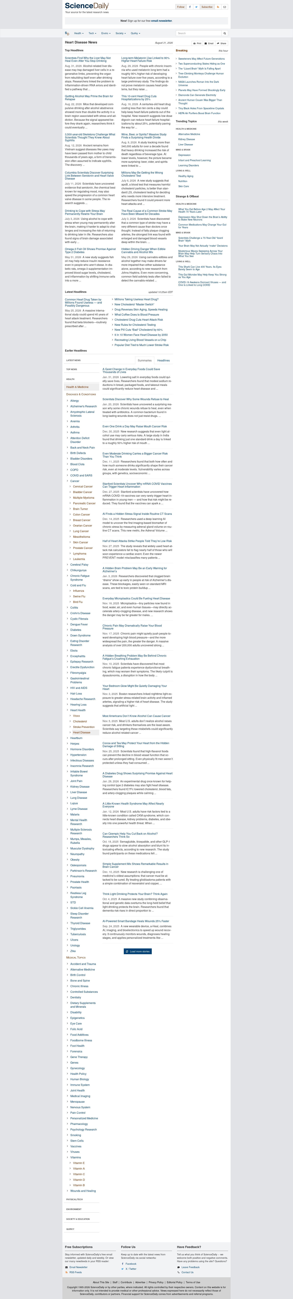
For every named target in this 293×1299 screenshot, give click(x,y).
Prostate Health (79, 882)
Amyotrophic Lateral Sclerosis (82, 414)
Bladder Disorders (81, 458)
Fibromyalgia (78, 673)
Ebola (73, 650)
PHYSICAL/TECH (74, 1199)
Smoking (75, 1135)
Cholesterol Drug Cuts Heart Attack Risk (139, 320)
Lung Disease (78, 798)
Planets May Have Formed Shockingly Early (201, 90)
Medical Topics (76, 957)
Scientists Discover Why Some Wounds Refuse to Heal (136, 399)
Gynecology (77, 1068)
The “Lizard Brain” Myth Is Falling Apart (199, 68)
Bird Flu (78, 602)
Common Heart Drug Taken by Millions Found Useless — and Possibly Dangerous (83, 302)
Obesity (75, 859)
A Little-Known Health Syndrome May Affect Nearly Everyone (133, 805)
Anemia (75, 421)
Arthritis (75, 427)
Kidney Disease (80, 786)
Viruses (75, 1152)
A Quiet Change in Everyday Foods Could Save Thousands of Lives (131, 370)
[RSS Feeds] (218, 6)
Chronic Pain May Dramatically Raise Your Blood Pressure (132, 627)
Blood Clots (77, 464)
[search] (224, 33)
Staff (115, 1282)
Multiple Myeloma (83, 498)
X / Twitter (131, 1268)
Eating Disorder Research (79, 643)
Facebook (131, 1263)
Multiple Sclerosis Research (81, 831)
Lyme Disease (78, 809)
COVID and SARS (81, 475)
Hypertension (78, 755)
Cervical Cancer (83, 486)
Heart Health (78, 710)
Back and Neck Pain (82, 447)
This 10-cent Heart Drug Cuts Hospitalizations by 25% (139, 97)
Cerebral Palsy (79, 564)
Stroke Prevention (84, 727)
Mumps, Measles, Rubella (80, 841)
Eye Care (76, 1023)
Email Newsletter (78, 1267)
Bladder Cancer (82, 492)
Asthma (75, 432)
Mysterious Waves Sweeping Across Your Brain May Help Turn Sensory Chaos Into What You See (200, 253)
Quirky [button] (135, 33)
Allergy (74, 401)
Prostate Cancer (83, 548)
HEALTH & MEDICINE (186, 128)
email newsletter (161, 21)
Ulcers (74, 940)
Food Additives (79, 1035)
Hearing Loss (78, 704)
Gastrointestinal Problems (79, 680)
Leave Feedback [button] (191, 1267)
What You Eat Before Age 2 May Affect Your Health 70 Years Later (201, 210)
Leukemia (79, 559)
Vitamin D (79, 1180)
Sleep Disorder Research (79, 915)
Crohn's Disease (80, 613)
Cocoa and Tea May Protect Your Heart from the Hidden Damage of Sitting (136, 744)
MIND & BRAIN (183, 149)
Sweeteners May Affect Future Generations (201, 58)
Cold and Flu (78, 585)
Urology (75, 945)
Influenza (78, 591)
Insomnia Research (82, 766)
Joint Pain (76, 781)
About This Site (101, 1282)
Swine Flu (79, 596)
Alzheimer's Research (83, 406)
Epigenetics (77, 1018)
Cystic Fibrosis (79, 619)
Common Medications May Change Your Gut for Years (202, 226)
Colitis (74, 607)
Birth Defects (78, 453)
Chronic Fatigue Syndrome (80, 578)
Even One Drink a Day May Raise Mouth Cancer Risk (135, 426)
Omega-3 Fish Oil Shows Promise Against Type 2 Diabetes (90, 250)
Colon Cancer (81, 514)
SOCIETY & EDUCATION (78, 1219)
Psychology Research (83, 1129)
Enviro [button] (105, 33)
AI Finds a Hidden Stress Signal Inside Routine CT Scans (137, 514)
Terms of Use (193, 1282)
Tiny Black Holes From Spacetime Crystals (201, 108)
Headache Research (82, 699)
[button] (197, 43)
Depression (184, 155)
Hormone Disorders (82, 749)
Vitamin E (79, 1163)
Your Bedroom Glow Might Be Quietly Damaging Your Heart (135, 687)
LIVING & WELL (183, 170)
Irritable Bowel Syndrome (79, 773)
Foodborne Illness (81, 1040)
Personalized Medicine (84, 1118)
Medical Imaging (80, 1096)
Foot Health (77, 1046)
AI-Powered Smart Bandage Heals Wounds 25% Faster (136, 921)
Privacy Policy (156, 1282)
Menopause (77, 1102)
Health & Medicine (77, 387)
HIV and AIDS (78, 688)
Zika (73, 951)
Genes (74, 1062)
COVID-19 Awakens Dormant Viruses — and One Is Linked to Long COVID (202, 283)
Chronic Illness (79, 986)
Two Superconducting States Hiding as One (201, 63)
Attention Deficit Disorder (79, 440)
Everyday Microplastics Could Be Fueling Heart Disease (136, 598)
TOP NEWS (71, 369)
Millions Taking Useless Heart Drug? (137, 299)
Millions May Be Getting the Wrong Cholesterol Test (142, 174)
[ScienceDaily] (87, 6)
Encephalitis (77, 656)
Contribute (126, 1282)
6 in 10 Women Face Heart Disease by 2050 (141, 335)
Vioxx (76, 716)
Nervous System (80, 1107)
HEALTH (70, 379)
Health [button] (78, 33)
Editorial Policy (174, 1282)
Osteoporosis (78, 865)
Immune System (80, 1085)
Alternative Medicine (82, 969)
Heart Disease (81, 732)
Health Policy (78, 1074)
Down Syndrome (80, 635)
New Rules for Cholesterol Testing (135, 325)
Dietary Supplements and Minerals (83, 1005)
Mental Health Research (78, 822)
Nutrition (182, 181)
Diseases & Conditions (81, 394)
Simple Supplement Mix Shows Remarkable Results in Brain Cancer (135, 865)
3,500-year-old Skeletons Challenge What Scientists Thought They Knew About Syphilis (90, 137)
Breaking (182, 50)
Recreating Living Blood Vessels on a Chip (140, 340)
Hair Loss (76, 693)
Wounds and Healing (83, 1191)
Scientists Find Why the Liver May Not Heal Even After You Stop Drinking (88, 59)
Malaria (74, 814)
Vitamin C (79, 1174)
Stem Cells (77, 1141)
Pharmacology (79, 1124)
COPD (74, 470)
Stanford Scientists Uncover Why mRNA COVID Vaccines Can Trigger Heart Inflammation (137, 485)
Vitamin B (79, 1185)
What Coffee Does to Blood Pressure (137, 314)
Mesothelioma (81, 537)
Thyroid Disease (80, 923)
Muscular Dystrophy (82, 848)
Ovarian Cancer (82, 525)
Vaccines (75, 1146)
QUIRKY (70, 1229)
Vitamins (75, 1157)
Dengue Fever (79, 624)
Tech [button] (92, 33)
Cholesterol (80, 721)
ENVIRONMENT (73, 1209)
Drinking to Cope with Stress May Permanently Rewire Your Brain (85, 212)
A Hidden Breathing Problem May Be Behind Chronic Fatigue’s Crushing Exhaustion (135, 657)
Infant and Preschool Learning (194, 160)
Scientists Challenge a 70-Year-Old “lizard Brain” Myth (200, 239)
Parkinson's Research (83, 871)
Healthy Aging (185, 176)
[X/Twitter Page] (196, 6)
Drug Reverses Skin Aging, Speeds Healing (141, 309)
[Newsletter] (224, 6)
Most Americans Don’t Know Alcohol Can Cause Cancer (136, 716)
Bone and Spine (80, 980)
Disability (76, 1012)
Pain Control (77, 1113)
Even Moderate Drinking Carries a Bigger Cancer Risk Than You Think (135, 454)
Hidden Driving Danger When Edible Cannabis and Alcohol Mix (143, 250)
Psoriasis (76, 887)
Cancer (74, 481)
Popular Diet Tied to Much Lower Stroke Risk (142, 345)
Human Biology (79, 1079)
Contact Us (187, 1272)
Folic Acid (76, 1029)
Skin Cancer (80, 542)
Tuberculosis (78, 934)
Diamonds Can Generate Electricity (197, 95)
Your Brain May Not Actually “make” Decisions (203, 245)
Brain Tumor (80, 509)
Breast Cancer (81, 520)
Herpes (74, 743)
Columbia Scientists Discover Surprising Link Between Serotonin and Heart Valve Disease (89, 175)
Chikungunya (78, 570)
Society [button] (120, 33)
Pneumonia (77, 876)
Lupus (74, 803)
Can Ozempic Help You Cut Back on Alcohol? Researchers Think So (130, 835)
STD (73, 902)
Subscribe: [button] (207, 6)
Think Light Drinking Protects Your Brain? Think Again (135, 894)
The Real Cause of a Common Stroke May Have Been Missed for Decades (146, 212)
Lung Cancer (81, 531)
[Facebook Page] (190, 6)
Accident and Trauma (83, 964)
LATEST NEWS (73, 360)
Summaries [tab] (145, 360)
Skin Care (183, 186)
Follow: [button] (181, 6)
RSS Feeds (76, 1272)
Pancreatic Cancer (84, 503)
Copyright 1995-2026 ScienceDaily (85, 1287)
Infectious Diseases (82, 760)
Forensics (76, 1051)
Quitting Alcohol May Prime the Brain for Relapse (89, 97)
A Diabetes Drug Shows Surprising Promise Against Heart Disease (137, 774)
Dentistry (75, 997)
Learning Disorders (188, 165)
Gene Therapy (79, 1057)
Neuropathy (77, 854)
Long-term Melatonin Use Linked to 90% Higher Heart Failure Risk (145, 59)
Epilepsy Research (81, 661)
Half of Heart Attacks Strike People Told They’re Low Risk (137, 541)
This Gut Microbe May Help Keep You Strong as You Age (202, 276)
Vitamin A (79, 1168)
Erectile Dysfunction (82, 667)
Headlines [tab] (163, 360)
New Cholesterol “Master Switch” (134, 304)
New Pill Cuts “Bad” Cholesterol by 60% (139, 330)
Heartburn (76, 738)
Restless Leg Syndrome (78, 895)
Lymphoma (79, 553)
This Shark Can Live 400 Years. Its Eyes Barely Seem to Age (199, 268)
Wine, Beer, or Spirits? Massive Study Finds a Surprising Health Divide (144, 135)
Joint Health (77, 1090)
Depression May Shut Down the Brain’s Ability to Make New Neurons (202, 218)
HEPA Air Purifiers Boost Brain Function (199, 113)
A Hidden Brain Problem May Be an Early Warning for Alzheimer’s (135, 569)
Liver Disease (78, 792)
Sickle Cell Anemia (81, 908)
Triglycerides (78, 929)
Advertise (140, 1282)
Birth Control (77, 975)
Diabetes (75, 630)
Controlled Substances (84, 992)
